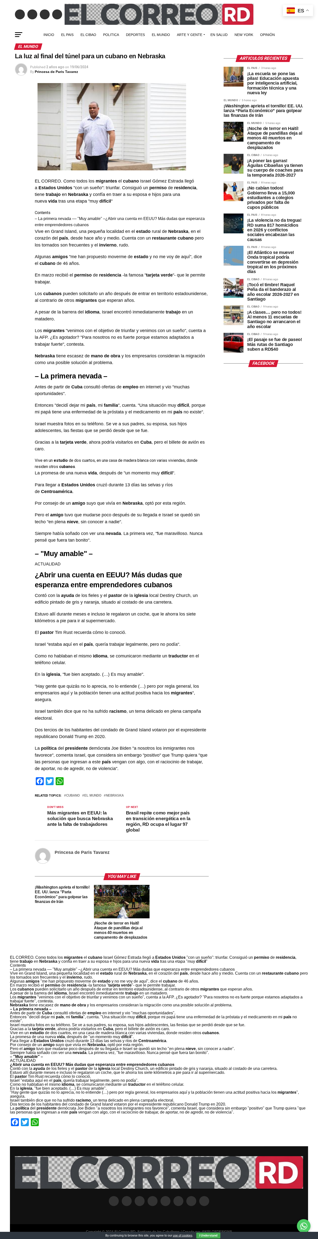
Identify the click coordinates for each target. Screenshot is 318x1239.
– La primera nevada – (54, 219)
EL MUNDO (161, 35)
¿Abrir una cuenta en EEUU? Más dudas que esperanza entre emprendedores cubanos (157, 969)
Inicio (48, 35)
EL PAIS (67, 35)
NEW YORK (244, 35)
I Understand (208, 1235)
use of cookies (182, 1235)
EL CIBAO (88, 35)
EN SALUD (219, 35)
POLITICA (111, 35)
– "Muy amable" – (89, 219)
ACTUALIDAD (48, 564)
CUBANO (73, 795)
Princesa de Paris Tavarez (56, 72)
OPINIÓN (267, 35)
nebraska (115, 795)
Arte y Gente (189, 35)
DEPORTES (135, 35)
